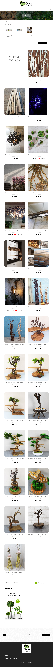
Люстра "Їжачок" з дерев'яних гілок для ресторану (17, 230)
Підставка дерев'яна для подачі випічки (38, 382)
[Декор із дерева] (29, 30)
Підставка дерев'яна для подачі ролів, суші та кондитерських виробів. (23, 458)
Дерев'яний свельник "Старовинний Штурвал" (16, 306)
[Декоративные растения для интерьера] (14, 606)
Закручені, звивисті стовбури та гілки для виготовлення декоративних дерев (24, 344)
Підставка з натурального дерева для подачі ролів (18, 534)
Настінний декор (19, 35)
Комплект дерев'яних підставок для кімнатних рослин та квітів (21, 572)
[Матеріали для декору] (9, 30)
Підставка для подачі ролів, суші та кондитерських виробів (20, 496)
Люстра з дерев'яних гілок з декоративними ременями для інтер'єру (22, 268)
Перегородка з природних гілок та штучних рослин (18, 192)
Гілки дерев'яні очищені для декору (38, 79)
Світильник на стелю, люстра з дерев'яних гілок (40, 268)
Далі (46, 582)
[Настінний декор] (19, 30)
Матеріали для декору (9, 35)
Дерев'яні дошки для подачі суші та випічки (39, 344)
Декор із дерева (29, 35)
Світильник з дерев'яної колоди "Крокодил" (39, 230)
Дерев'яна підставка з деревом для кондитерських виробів (20, 382)
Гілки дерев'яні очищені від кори (15, 117)
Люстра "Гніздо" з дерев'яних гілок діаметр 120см (17, 155)
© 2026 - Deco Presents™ (26, 662)
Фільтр (42, 43)
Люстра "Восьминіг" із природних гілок (38, 192)
